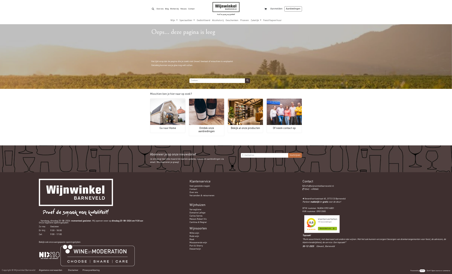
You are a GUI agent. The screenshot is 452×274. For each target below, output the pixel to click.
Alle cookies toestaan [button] (429, 248)
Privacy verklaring (349, 261)
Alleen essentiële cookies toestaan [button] (432, 260)
